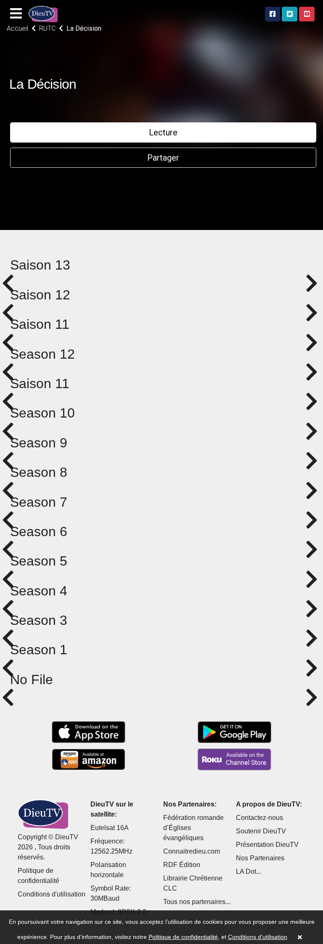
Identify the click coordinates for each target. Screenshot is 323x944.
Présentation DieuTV (267, 844)
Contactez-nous (259, 817)
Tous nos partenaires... (196, 901)
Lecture (163, 132)
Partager (163, 158)
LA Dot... (248, 871)
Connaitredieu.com (191, 851)
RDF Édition (181, 864)
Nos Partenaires (260, 858)
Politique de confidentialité (183, 936)
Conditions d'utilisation (51, 894)
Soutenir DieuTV (261, 831)
